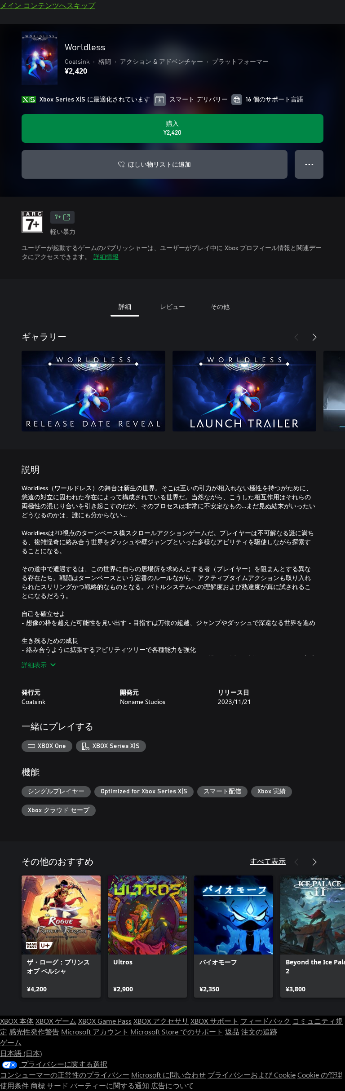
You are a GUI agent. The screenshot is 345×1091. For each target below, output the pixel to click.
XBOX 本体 (17, 1020)
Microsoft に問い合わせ (168, 1074)
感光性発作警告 (34, 1031)
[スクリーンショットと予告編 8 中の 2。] (244, 391)
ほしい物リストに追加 (159, 164)
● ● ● (309, 164)
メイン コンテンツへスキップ (47, 5)
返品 (232, 1031)
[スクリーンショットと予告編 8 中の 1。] (93, 391)
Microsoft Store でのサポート (176, 1031)
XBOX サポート (214, 1020)
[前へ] (296, 337)
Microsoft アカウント (94, 1031)
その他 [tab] (220, 306)
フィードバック (265, 1020)
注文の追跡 (259, 1031)
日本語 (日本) (21, 1053)
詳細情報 (106, 256)
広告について (172, 1085)
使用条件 (14, 1085)
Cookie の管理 (319, 1074)
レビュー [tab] (172, 306)
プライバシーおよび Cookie (252, 1074)
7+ (58, 217)
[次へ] (314, 337)
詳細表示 (34, 664)
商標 (38, 1085)
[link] (61, 936)
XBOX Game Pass (105, 1020)
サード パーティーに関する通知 (98, 1085)
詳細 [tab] (125, 306)
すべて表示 (268, 861)
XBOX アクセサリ (161, 1020)
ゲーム (11, 1042)
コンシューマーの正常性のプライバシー (64, 1074)
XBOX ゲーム (55, 1020)
